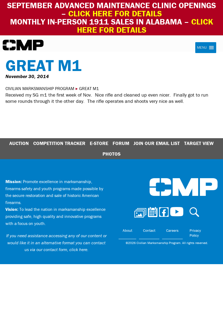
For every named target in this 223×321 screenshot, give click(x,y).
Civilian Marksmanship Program (23, 45)
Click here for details (115, 13)
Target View (199, 143)
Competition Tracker (59, 143)
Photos (111, 154)
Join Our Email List (157, 143)
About (127, 230)
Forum (121, 143)
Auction (19, 143)
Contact (149, 230)
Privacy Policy (195, 233)
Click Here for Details (145, 26)
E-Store (99, 143)
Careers (172, 230)
